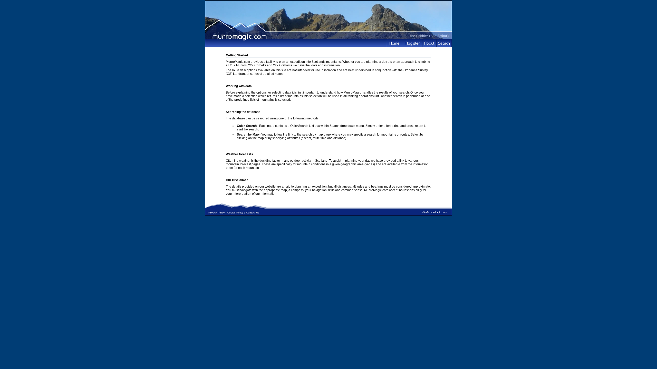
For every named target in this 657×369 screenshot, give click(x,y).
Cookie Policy (235, 212)
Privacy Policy (216, 212)
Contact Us (252, 212)
